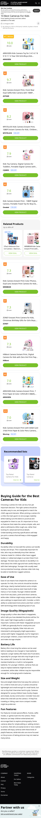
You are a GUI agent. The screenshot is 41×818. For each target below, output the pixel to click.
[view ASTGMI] (9, 80)
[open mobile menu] (39, 3)
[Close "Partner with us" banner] (39, 806)
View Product (20, 64)
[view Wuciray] (9, 418)
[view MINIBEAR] (33, 238)
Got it (36, 11)
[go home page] (5, 3)
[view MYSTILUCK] (9, 117)
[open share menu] (38, 23)
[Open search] (36, 3)
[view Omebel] (9, 191)
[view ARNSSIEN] (10, 44)
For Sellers (17, 779)
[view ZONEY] (9, 308)
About (3, 777)
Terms (3, 791)
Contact (3, 781)
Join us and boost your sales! (11, 814)
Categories (30, 777)
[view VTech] (13, 238)
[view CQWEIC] (9, 154)
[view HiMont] (9, 345)
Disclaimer (4, 795)
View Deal (13, 253)
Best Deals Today (17, 784)
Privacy (3, 788)
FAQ (2, 784)
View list (16, 480)
